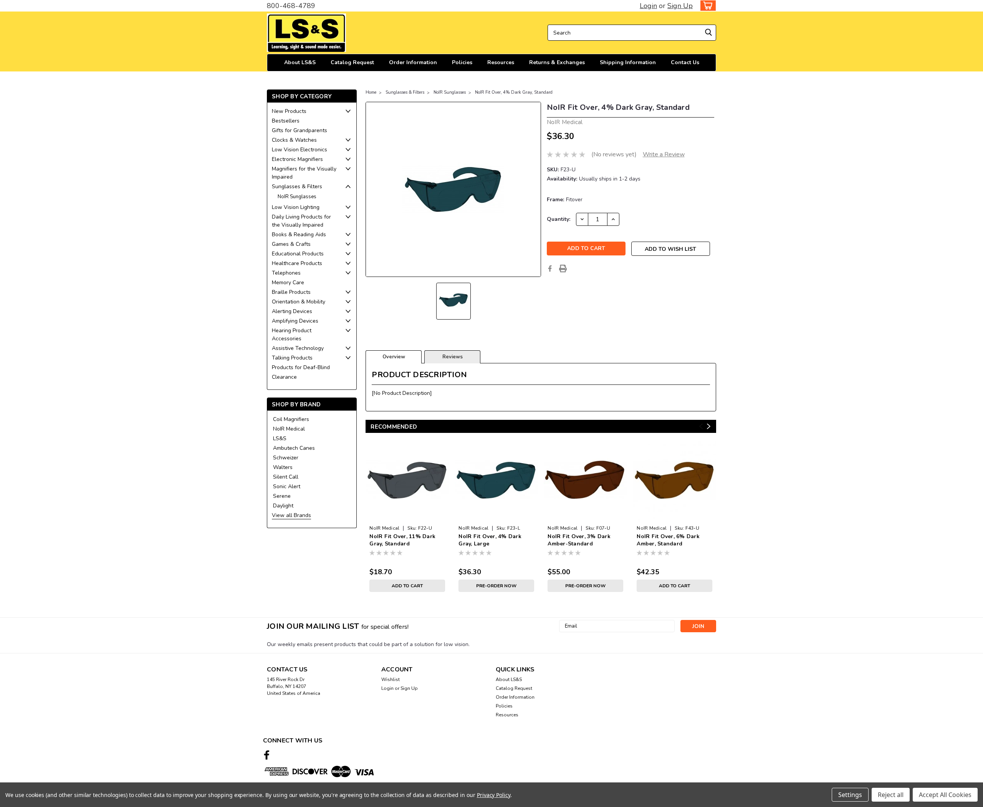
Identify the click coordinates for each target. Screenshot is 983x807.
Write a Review (664, 154)
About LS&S (300, 62)
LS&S (279, 438)
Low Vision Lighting (295, 207)
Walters (283, 467)
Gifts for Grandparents (299, 130)
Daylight (283, 505)
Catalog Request (352, 62)
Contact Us (685, 62)
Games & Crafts (291, 244)
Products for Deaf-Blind (301, 367)
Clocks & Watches (294, 140)
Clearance (284, 377)
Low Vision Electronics (299, 149)
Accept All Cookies (945, 794)
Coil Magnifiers (291, 419)
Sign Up (680, 5)
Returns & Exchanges (557, 62)
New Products (289, 111)
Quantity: (558, 219)
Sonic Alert (286, 486)
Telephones (286, 273)
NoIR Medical (289, 428)
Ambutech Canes (294, 448)
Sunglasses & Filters (297, 186)
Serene (282, 496)
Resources (500, 62)
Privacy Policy (493, 795)
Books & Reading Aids (299, 234)
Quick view (407, 516)
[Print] (563, 268)
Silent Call (285, 477)
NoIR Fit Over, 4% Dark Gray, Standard (514, 92)
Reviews (452, 356)
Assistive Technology (298, 348)
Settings (850, 794)
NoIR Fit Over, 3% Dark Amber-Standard (579, 540)
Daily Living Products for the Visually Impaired (301, 221)
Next (709, 426)
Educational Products (298, 253)
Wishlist (390, 679)
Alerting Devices (292, 311)
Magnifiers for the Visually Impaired (304, 173)
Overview (393, 356)
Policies (462, 62)
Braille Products (291, 292)
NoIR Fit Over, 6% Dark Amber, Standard (668, 540)
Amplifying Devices (295, 321)
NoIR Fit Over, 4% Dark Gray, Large (489, 540)
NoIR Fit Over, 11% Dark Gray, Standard (402, 540)
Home (371, 92)
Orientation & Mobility (298, 301)
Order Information (413, 62)
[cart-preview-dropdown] (706, 5)
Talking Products (292, 357)
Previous (701, 426)
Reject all (891, 794)
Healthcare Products (297, 263)
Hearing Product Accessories (291, 334)
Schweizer (285, 457)
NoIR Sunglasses (297, 196)
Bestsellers (286, 120)
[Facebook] (550, 268)
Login (648, 5)
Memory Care (288, 282)
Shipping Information (628, 62)
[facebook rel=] (266, 755)
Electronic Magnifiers (297, 159)
